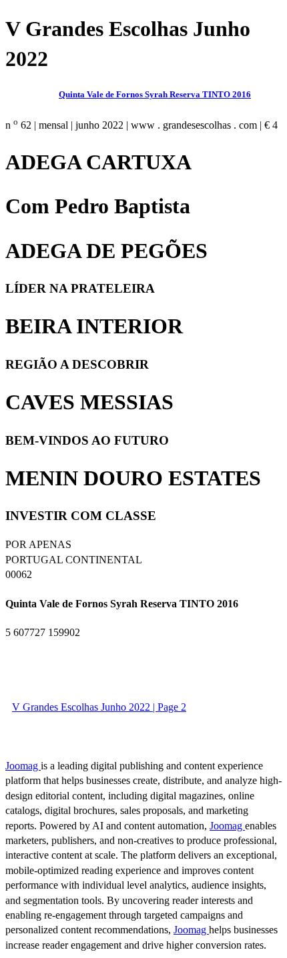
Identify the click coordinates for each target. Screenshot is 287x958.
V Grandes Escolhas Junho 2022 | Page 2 (99, 707)
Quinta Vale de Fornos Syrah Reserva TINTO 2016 (155, 94)
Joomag (23, 765)
